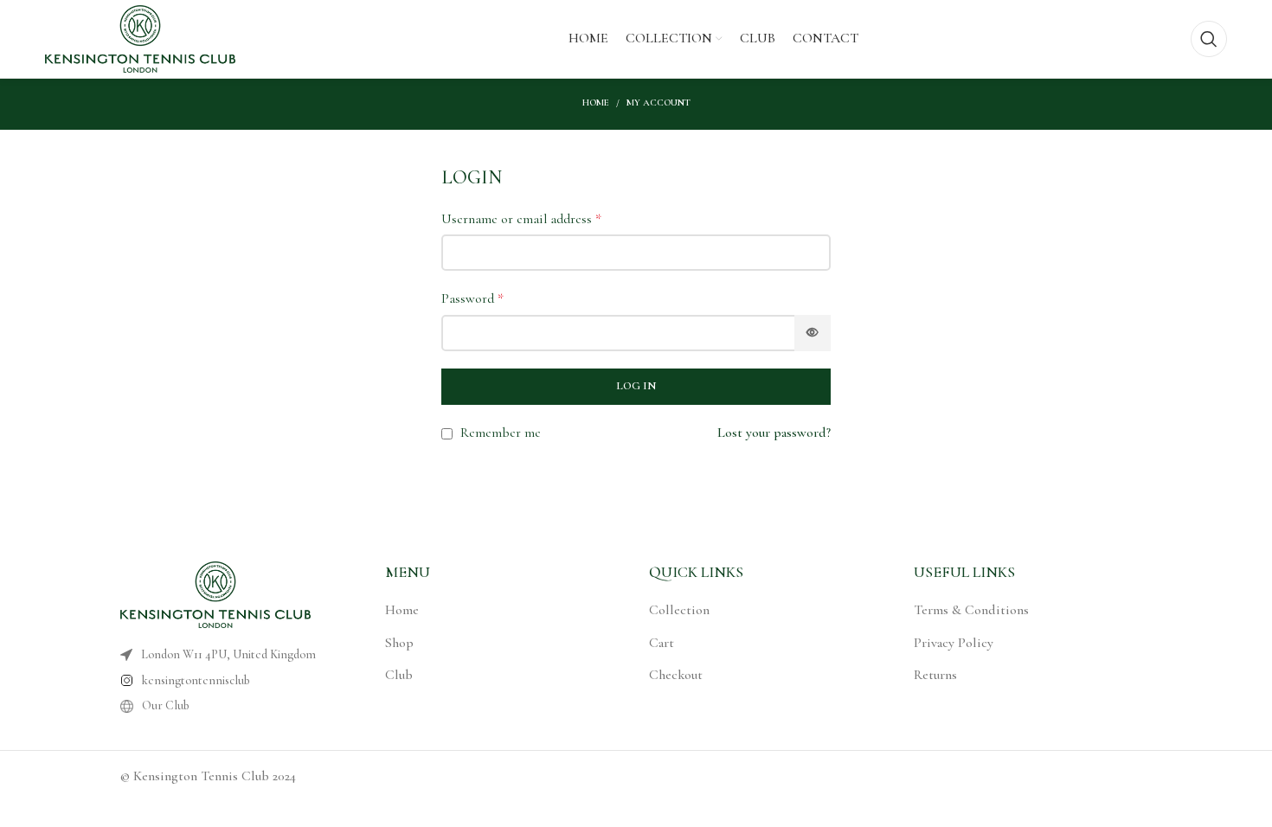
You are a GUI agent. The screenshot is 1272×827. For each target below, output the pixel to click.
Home (595, 102)
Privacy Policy (953, 642)
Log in (636, 386)
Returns (935, 674)
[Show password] (812, 333)
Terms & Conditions (971, 610)
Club (399, 674)
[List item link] (218, 680)
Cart (661, 642)
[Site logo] (140, 37)
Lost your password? (774, 432)
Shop (399, 642)
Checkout (676, 674)
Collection (679, 610)
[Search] (1209, 39)
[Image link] (215, 593)
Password (472, 298)
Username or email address (521, 219)
